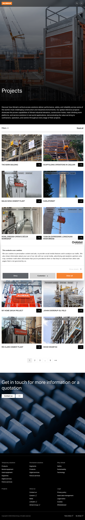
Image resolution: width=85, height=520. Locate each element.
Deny (15, 276)
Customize (41, 276)
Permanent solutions (36, 463)
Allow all (69, 276)
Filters (4, 128)
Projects (4, 489)
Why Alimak (61, 463)
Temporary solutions (8, 463)
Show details (74, 269)
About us (32, 489)
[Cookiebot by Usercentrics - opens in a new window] (73, 242)
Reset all (80, 128)
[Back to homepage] (7, 3)
